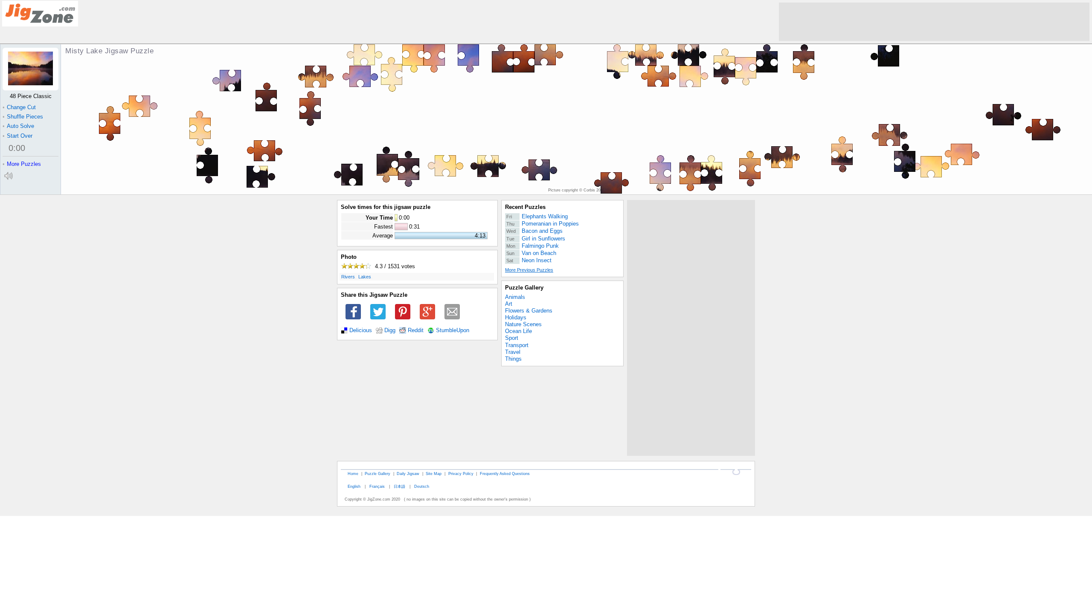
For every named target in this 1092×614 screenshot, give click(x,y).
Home (353, 473)
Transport (517, 345)
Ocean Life (518, 331)
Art (508, 304)
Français (377, 486)
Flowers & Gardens (528, 310)
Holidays (515, 317)
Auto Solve (18, 126)
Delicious (360, 330)
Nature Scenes (523, 324)
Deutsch (421, 486)
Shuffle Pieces (23, 116)
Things (513, 359)
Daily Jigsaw (408, 473)
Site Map (433, 473)
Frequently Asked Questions (505, 473)
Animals (515, 297)
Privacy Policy (460, 473)
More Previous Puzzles (529, 269)
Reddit (416, 330)
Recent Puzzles (525, 207)
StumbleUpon (452, 330)
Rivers (348, 276)
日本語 (399, 486)
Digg (389, 330)
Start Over (17, 136)
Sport (511, 338)
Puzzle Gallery (524, 287)
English (354, 486)
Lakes (364, 276)
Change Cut (19, 107)
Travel (512, 352)
